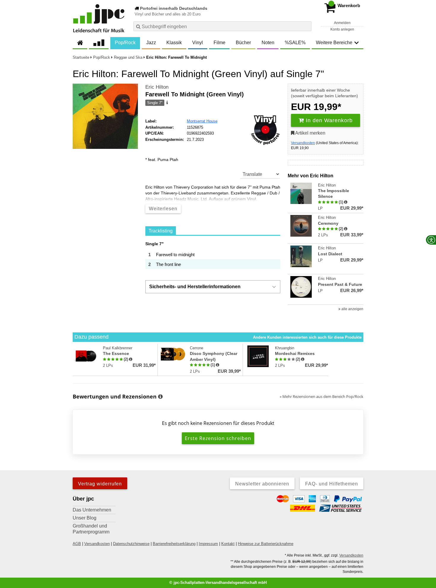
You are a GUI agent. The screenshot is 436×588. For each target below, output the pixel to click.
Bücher (243, 42)
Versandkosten (303, 143)
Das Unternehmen (92, 509)
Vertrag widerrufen (100, 483)
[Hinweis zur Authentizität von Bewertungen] (345, 202)
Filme (219, 42)
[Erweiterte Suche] (306, 26)
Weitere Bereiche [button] (334, 42)
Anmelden (342, 23)
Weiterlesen (163, 208)
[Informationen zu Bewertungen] (160, 396)
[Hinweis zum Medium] (167, 103)
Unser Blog (84, 517)
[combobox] (222, 26)
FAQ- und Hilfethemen (331, 483)
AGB (77, 543)
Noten (268, 42)
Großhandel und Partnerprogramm (91, 528)
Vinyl (197, 42)
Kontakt (228, 543)
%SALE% (295, 42)
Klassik (174, 42)
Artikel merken (309, 133)
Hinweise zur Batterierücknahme (265, 543)
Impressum (208, 543)
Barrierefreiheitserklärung (174, 543)
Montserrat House (202, 121)
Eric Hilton (156, 87)
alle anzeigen (351, 309)
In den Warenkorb (328, 120)
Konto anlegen (342, 29)
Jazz (151, 42)
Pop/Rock (125, 42)
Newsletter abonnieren (262, 483)
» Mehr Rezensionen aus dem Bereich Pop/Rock (321, 396)
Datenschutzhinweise (131, 543)
